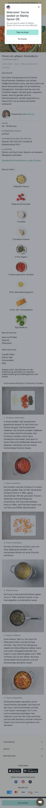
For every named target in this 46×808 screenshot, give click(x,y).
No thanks (22, 39)
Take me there (22, 32)
